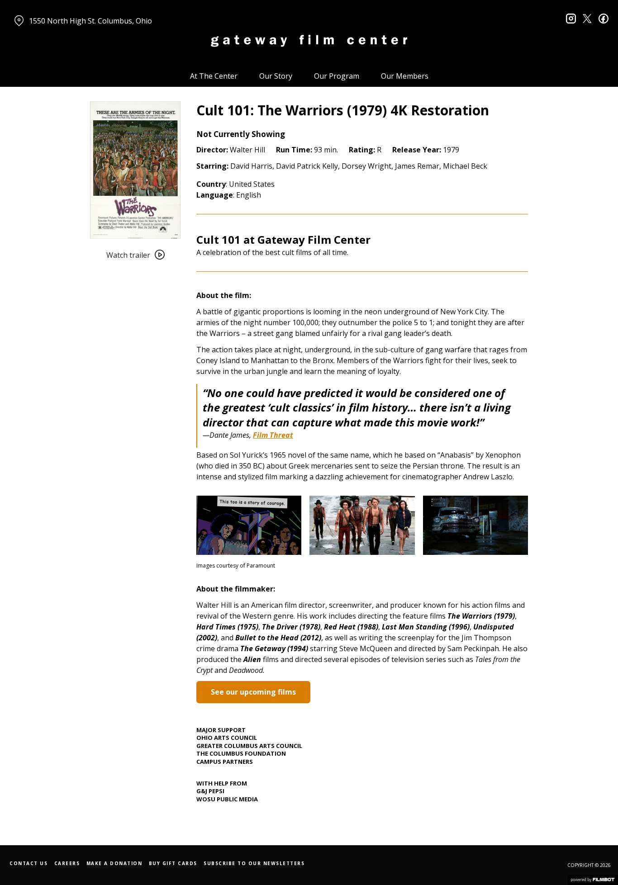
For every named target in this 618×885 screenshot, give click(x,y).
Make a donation (114, 863)
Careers (67, 863)
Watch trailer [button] (128, 255)
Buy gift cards (173, 863)
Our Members (404, 76)
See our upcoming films (253, 692)
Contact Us (29, 863)
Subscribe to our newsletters (254, 863)
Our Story (275, 76)
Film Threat (273, 435)
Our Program (336, 76)
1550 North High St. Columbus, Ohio (90, 21)
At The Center (214, 76)
